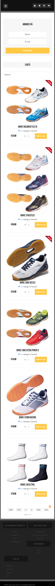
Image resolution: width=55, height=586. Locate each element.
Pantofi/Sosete (15, 542)
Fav (21, 131)
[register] (39, 6)
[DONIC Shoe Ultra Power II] (27, 327)
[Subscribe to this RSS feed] (50, 507)
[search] (44, 6)
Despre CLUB (40, 532)
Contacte (40, 538)
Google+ (8, 572)
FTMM (39, 550)
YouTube (8, 569)
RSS (6, 576)
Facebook (8, 566)
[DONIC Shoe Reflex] (27, 260)
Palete (15, 532)
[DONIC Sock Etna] (27, 462)
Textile (15, 538)
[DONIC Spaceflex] (27, 182)
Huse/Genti (15, 535)
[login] (35, 6)
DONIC (39, 553)
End (46, 510)
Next (38, 510)
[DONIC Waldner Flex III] (27, 104)
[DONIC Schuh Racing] (27, 395)
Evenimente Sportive (40, 535)
